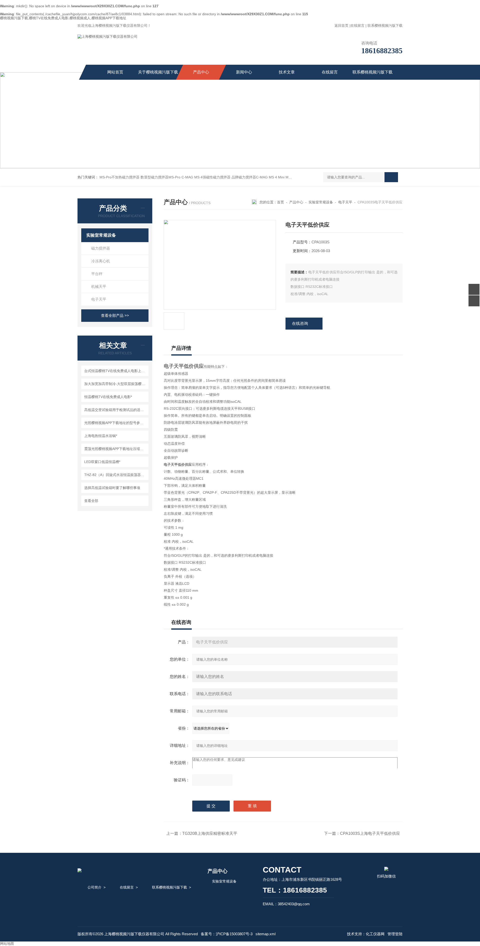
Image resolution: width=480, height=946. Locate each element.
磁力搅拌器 (100, 248)
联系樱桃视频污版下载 (385, 25)
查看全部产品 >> (115, 315)
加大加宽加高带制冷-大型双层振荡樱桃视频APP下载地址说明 (115, 384)
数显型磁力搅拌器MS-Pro (160, 177)
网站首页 (115, 72)
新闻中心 (244, 72)
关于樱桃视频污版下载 (158, 72)
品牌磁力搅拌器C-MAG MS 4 (254, 177)
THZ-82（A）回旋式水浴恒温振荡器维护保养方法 (115, 475)
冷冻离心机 (100, 261)
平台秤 (96, 274)
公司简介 (95, 887)
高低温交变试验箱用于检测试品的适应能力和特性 (115, 410)
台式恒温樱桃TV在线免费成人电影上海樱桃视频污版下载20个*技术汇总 (115, 371)
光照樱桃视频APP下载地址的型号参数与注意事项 (115, 423)
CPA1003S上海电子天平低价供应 (370, 833)
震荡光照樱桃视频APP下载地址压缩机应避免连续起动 (115, 449)
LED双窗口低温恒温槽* (102, 462)
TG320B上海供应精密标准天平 (209, 833)
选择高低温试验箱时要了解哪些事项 (112, 488)
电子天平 (98, 299)
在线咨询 (300, 323)
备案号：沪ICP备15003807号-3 (226, 934)
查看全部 (91, 501)
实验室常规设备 (101, 235)
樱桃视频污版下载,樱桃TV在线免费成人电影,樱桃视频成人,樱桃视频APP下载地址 (63, 18)
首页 (280, 202)
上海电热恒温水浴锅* (100, 436)
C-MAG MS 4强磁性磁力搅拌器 (206, 177)
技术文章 (287, 72)
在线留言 (357, 25)
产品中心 (201, 72)
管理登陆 (395, 934)
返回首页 (341, 25)
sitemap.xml (266, 934)
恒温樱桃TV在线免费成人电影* (108, 397)
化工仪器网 (375, 934)
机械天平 (98, 286)
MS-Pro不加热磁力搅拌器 (120, 177)
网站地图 (7, 944)
